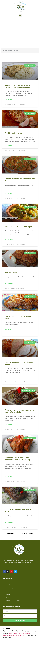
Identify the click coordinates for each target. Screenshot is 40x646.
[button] (20, 15)
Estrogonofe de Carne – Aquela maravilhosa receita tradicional (17, 86)
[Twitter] (15, 571)
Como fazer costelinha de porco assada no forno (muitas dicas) (18, 459)
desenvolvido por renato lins (20, 644)
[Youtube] (11, 571)
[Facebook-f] (4, 571)
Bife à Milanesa (11, 272)
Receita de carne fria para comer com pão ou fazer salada (20, 411)
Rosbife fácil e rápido (13, 133)
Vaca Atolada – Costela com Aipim (18, 227)
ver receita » (9, 100)
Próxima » (29, 533)
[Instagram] (8, 571)
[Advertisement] (20, 33)
